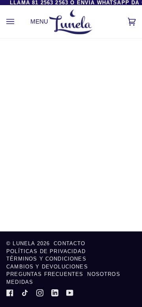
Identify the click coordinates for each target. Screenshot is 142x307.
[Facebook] (9, 292)
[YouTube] (69, 292)
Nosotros (103, 274)
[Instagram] (39, 292)
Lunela (25, 243)
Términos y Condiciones (46, 259)
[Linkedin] (54, 292)
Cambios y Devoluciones (47, 267)
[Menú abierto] (18, 21)
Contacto (69, 243)
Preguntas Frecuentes (44, 274)
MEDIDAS (19, 282)
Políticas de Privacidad (46, 251)
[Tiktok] (24, 292)
